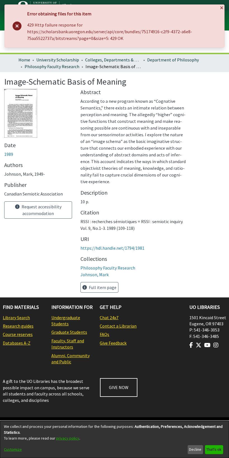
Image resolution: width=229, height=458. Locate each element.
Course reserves (18, 334)
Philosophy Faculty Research (52, 66)
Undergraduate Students (65, 320)
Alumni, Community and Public (70, 358)
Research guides (18, 326)
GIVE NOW (118, 387)
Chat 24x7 (109, 317)
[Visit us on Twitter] (198, 345)
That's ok (213, 449)
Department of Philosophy (173, 60)
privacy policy (67, 438)
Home (24, 60)
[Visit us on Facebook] (191, 345)
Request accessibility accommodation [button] (41, 210)
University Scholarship (57, 60)
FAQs (104, 334)
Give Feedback (113, 343)
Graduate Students (69, 332)
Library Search (16, 317)
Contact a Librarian (118, 326)
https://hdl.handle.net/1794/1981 (112, 248)
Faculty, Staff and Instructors (67, 344)
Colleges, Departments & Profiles (113, 60)
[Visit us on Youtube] (207, 345)
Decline (195, 449)
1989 (8, 154)
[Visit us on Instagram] (215, 345)
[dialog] (114, 439)
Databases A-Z (16, 343)
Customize (13, 449)
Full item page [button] (102, 287)
